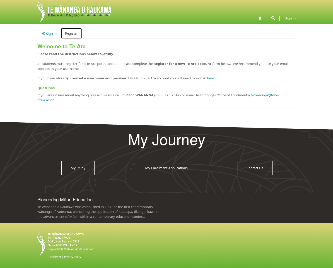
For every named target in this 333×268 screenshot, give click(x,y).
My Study (78, 168)
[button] (273, 18)
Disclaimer (54, 257)
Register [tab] (71, 33)
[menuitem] (260, 18)
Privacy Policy (72, 257)
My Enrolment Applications (166, 168)
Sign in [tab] (51, 33)
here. (211, 78)
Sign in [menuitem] (290, 18)
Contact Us (254, 168)
